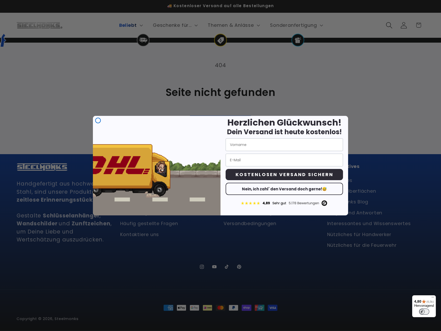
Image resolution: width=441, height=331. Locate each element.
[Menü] (433, 298)
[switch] (424, 312)
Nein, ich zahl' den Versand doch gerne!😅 (284, 189)
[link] (284, 203)
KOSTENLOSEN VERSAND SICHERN (284, 174)
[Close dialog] (98, 120)
